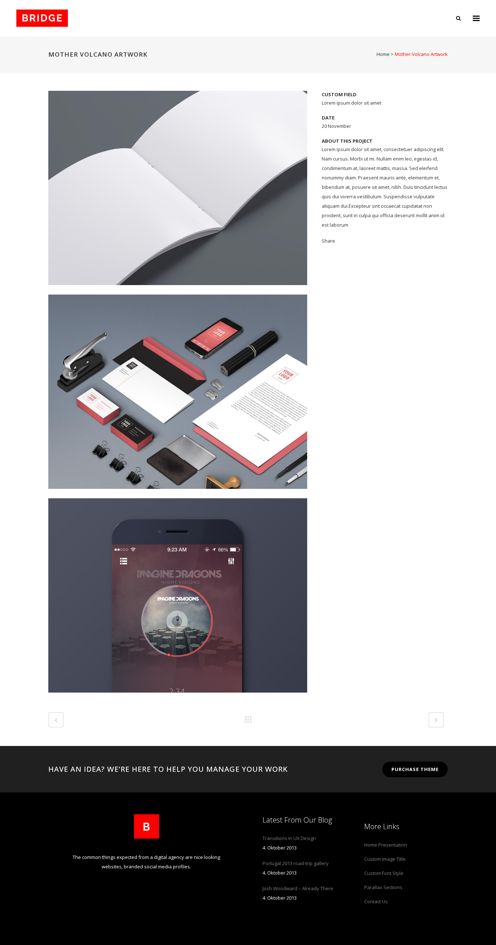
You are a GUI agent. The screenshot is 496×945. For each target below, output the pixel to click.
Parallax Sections (383, 887)
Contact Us (376, 901)
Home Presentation (385, 844)
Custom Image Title (385, 859)
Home (383, 54)
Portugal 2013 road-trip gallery (296, 863)
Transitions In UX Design (289, 838)
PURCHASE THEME (415, 769)
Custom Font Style (383, 873)
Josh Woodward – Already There (298, 888)
